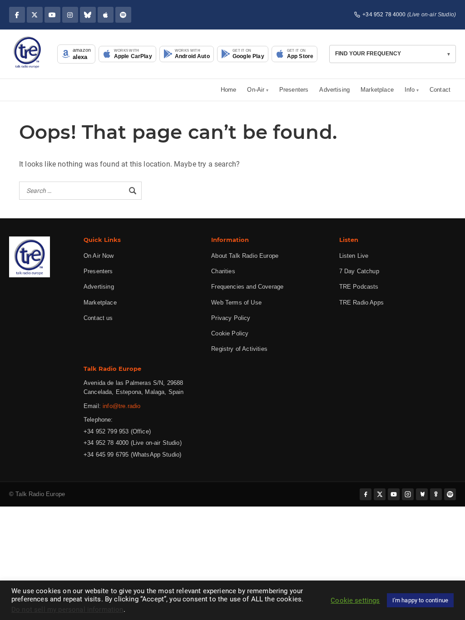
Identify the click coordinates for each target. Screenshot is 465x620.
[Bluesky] (88, 15)
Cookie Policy (229, 333)
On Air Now (99, 255)
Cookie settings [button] (355, 600)
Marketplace (377, 89)
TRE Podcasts (359, 286)
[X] (35, 15)
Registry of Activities (239, 348)
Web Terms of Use (236, 302)
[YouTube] (52, 15)
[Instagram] (70, 15)
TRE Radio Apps (361, 302)
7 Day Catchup (359, 271)
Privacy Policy (230, 318)
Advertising (334, 89)
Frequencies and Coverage (247, 286)
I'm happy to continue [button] (420, 600)
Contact (440, 89)
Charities (223, 271)
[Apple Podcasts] (106, 15)
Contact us (98, 318)
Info (410, 89)
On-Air (255, 89)
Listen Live (354, 255)
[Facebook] (17, 15)
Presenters (294, 89)
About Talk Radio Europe (244, 255)
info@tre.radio (121, 406)
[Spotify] (123, 15)
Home (229, 89)
